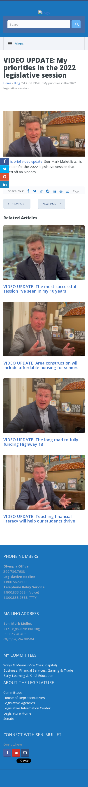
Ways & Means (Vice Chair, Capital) (30, 665)
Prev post (18, 204)
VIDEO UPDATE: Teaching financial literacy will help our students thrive (39, 519)
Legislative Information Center (27, 708)
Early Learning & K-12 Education (28, 675)
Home (7, 83)
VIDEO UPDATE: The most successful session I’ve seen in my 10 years (39, 289)
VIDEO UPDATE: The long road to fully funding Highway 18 (40, 442)
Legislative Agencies (19, 703)
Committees (13, 692)
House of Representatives (24, 697)
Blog (17, 83)
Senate (8, 718)
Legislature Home (17, 713)
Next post (50, 204)
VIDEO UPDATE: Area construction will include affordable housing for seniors (41, 365)
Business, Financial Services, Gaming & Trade (38, 670)
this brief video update (24, 161)
